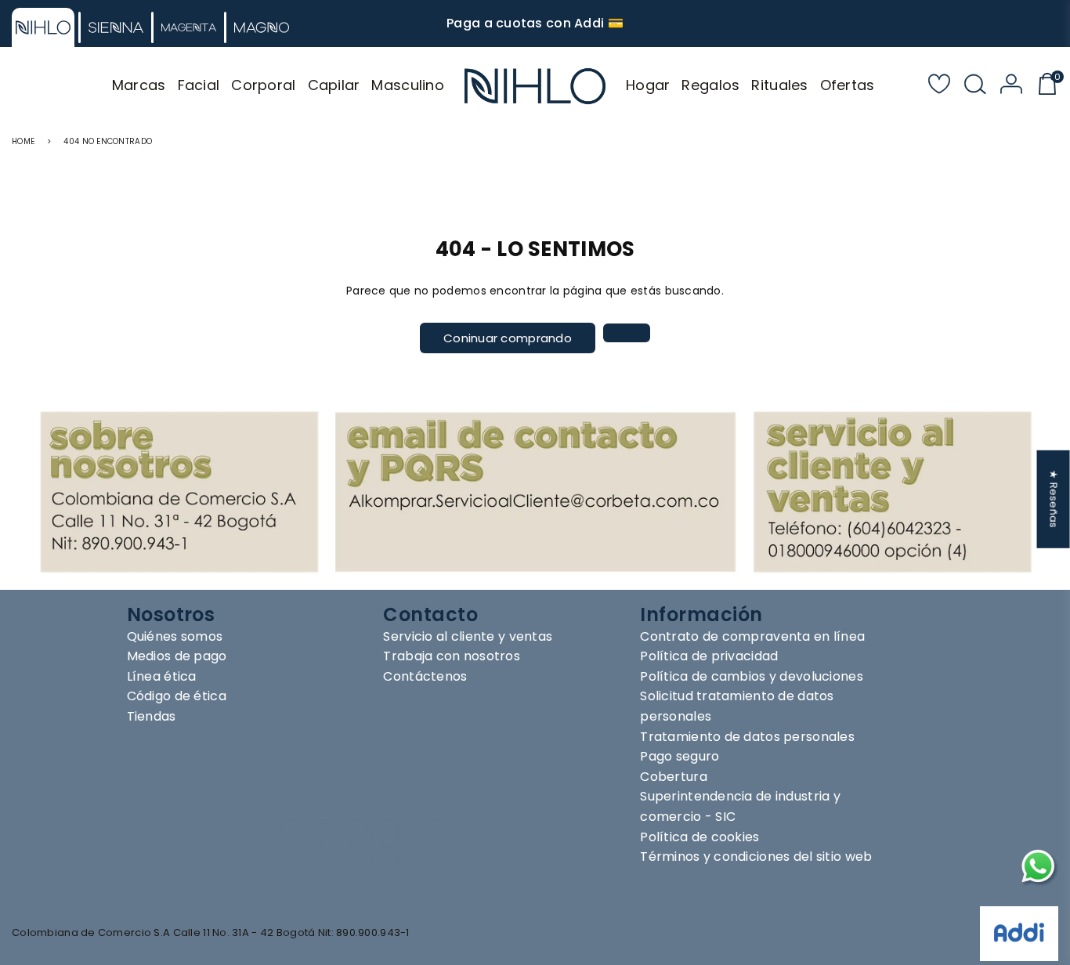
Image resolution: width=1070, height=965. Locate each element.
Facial (199, 85)
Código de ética (176, 696)
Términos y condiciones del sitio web (756, 857)
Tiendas (151, 716)
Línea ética (162, 676)
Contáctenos (425, 676)
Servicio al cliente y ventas (467, 636)
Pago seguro (679, 756)
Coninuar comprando (507, 338)
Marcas (139, 85)
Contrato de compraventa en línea (752, 636)
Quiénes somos (175, 636)
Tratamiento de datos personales (747, 737)
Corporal (263, 85)
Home (23, 141)
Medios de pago (177, 656)
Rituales (779, 85)
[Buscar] (975, 86)
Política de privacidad (709, 656)
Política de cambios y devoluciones (751, 676)
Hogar (648, 85)
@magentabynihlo (485, 862)
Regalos (710, 85)
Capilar (334, 85)
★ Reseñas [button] (1054, 499)
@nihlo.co (448, 837)
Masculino (407, 85)
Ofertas (847, 85)
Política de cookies (699, 837)
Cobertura (673, 777)
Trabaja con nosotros (451, 656)
